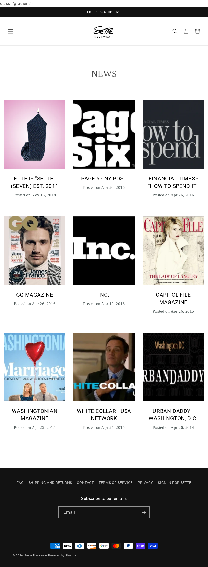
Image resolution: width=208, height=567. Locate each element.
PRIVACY (145, 483)
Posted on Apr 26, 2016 (104, 187)
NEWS (104, 74)
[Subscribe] (143, 512)
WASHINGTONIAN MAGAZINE (35, 414)
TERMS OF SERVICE (116, 483)
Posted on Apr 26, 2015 (173, 311)
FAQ (20, 483)
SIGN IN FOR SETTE (174, 483)
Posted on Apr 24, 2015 (104, 427)
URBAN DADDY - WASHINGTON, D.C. (173, 414)
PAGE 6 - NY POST (104, 179)
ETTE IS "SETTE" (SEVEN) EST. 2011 (34, 182)
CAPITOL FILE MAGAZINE (173, 298)
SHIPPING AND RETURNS (50, 483)
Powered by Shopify (62, 555)
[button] (10, 31)
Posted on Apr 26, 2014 (173, 427)
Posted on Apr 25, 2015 (34, 427)
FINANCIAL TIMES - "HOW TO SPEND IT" (173, 182)
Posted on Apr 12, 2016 (104, 304)
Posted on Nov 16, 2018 (34, 195)
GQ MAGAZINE (34, 295)
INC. (103, 295)
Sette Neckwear (36, 555)
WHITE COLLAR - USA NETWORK (104, 414)
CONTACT (85, 483)
